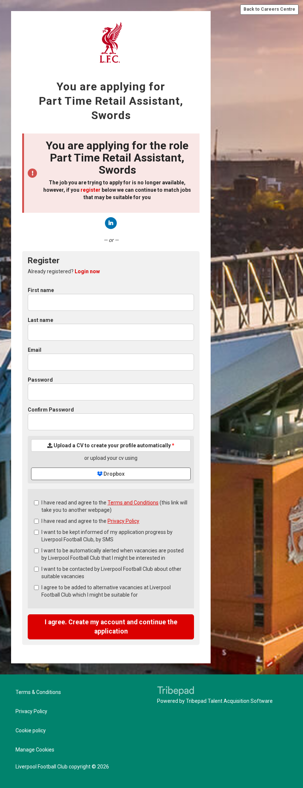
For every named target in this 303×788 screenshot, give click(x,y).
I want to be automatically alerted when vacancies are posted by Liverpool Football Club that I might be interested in (112, 554)
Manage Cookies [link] (35, 750)
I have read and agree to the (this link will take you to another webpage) (114, 506)
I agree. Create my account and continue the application (111, 626)
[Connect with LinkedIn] (111, 223)
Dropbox (113, 474)
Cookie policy (31, 730)
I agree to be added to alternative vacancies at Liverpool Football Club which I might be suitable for (106, 591)
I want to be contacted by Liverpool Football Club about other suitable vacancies (111, 572)
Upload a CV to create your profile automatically (113, 445)
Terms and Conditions (133, 503)
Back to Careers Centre (269, 9)
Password (40, 380)
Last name (40, 320)
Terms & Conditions (38, 692)
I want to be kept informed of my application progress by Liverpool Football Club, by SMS (107, 535)
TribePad (175, 691)
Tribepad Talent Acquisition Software (229, 701)
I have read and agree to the (90, 521)
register (91, 190)
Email (34, 350)
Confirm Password (51, 410)
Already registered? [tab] (64, 271)
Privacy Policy (123, 521)
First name (41, 290)
